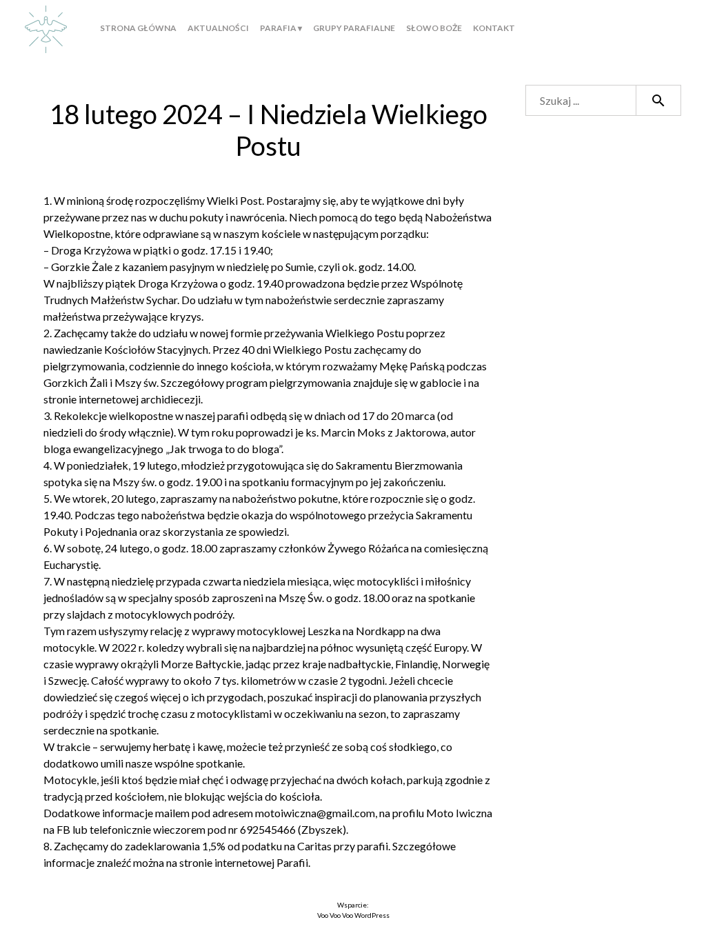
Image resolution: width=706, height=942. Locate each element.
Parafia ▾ (281, 28)
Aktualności (218, 28)
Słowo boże (434, 28)
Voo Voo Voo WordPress (353, 915)
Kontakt (494, 28)
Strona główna (138, 28)
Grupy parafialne (354, 28)
